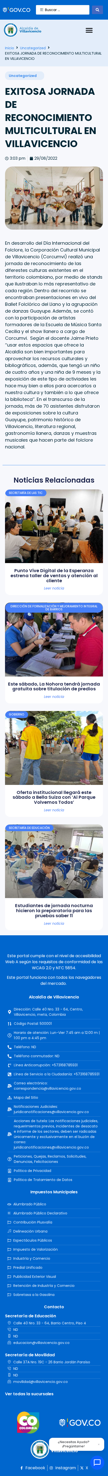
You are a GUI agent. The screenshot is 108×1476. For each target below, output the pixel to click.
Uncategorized (33, 48)
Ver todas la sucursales (29, 1394)
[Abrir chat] (97, 1463)
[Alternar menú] (89, 30)
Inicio (9, 48)
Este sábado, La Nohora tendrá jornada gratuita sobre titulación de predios (54, 686)
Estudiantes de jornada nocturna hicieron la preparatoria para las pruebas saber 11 (54, 910)
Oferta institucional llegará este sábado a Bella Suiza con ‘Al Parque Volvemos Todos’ (54, 797)
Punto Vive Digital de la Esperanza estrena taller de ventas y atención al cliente (54, 575)
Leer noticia (54, 588)
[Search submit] (97, 10)
